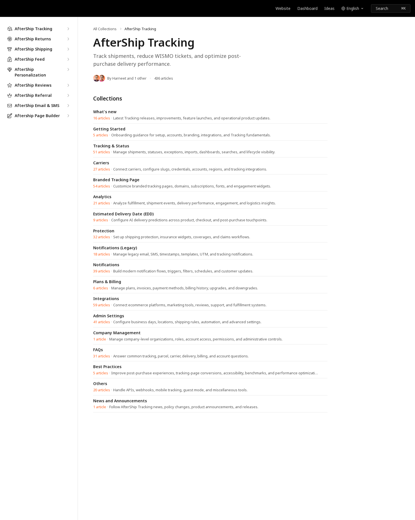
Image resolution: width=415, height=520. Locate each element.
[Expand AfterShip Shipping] (68, 49)
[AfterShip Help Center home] (6, 8)
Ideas (329, 8)
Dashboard (307, 8)
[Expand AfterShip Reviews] (68, 85)
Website (283, 8)
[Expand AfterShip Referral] (68, 95)
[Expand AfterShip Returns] (68, 39)
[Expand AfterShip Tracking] (68, 29)
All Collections (105, 28)
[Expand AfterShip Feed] (68, 59)
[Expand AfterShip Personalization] (68, 69)
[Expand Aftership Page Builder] (68, 116)
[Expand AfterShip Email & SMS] (68, 106)
